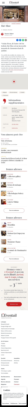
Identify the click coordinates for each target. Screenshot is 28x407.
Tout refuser (5, 403)
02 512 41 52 (15, 124)
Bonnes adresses (5, 23)
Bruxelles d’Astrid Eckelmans (16, 70)
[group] (14, 141)
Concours (16, 384)
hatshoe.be (15, 128)
